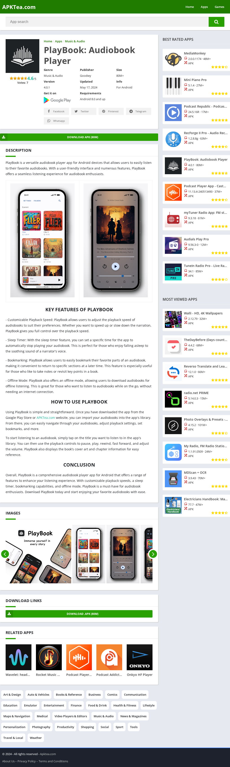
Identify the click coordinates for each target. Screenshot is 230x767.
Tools (133, 727)
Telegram (140, 111)
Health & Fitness (124, 705)
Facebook (58, 111)
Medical (42, 716)
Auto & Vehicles (38, 695)
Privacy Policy (27, 761)
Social (105, 727)
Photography (41, 727)
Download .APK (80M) (82, 614)
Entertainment (54, 705)
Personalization (14, 727)
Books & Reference (69, 695)
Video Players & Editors (71, 716)
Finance (76, 705)
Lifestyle (149, 705)
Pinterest (113, 111)
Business (94, 695)
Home (190, 7)
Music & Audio (104, 716)
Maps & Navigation (16, 716)
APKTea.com (19, 7)
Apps (204, 7)
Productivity (65, 727)
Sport (119, 727)
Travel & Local (13, 738)
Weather (36, 738)
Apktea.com (48, 754)
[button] (216, 22)
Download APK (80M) (82, 137)
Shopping (87, 727)
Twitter (84, 111)
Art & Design (12, 695)
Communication (135, 695)
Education (10, 705)
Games (219, 7)
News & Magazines (133, 716)
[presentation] (5, 554)
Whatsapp (59, 120)
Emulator (30, 705)
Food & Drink (97, 705)
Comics (112, 695)
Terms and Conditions (53, 761)
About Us (8, 761)
